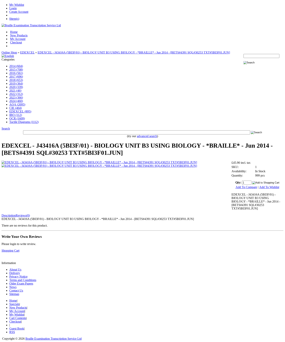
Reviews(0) (23, 215)
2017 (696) (16, 76)
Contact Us (16, 290)
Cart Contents (17, 318)
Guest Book (16, 328)
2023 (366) (16, 97)
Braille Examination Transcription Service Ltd (53, 338)
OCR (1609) (17, 118)
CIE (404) (15, 108)
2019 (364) (16, 83)
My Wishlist (16, 4)
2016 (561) (16, 73)
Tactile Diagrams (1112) (24, 122)
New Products (19, 35)
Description (9, 215)
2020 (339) (16, 87)
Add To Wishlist (269, 187)
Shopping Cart (10, 250)
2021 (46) (15, 90)
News (12, 287)
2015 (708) (16, 69)
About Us (15, 269)
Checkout (16, 42)
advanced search (147, 136)
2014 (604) (16, 66)
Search (6, 128)
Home (14, 32)
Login (13, 8)
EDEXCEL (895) (20, 111)
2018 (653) (16, 80)
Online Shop (9, 52)
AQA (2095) (17, 104)
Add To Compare (246, 187)
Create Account (18, 11)
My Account (17, 39)
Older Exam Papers (21, 283)
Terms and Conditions (22, 280)
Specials (14, 304)
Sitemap (14, 294)
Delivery (14, 273)
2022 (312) (16, 94)
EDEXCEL (27, 52)
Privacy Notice (18, 276)
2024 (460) (16, 101)
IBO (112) (15, 115)
